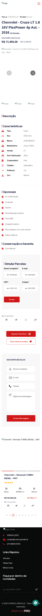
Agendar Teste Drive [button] (19, 334)
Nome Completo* (11, 269)
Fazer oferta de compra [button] (19, 341)
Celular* (25, 282)
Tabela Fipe (7, 563)
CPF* (6, 282)
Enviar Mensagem (21, 418)
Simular (12, 299)
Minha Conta (8, 568)
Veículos (6, 558)
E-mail (24, 269)
